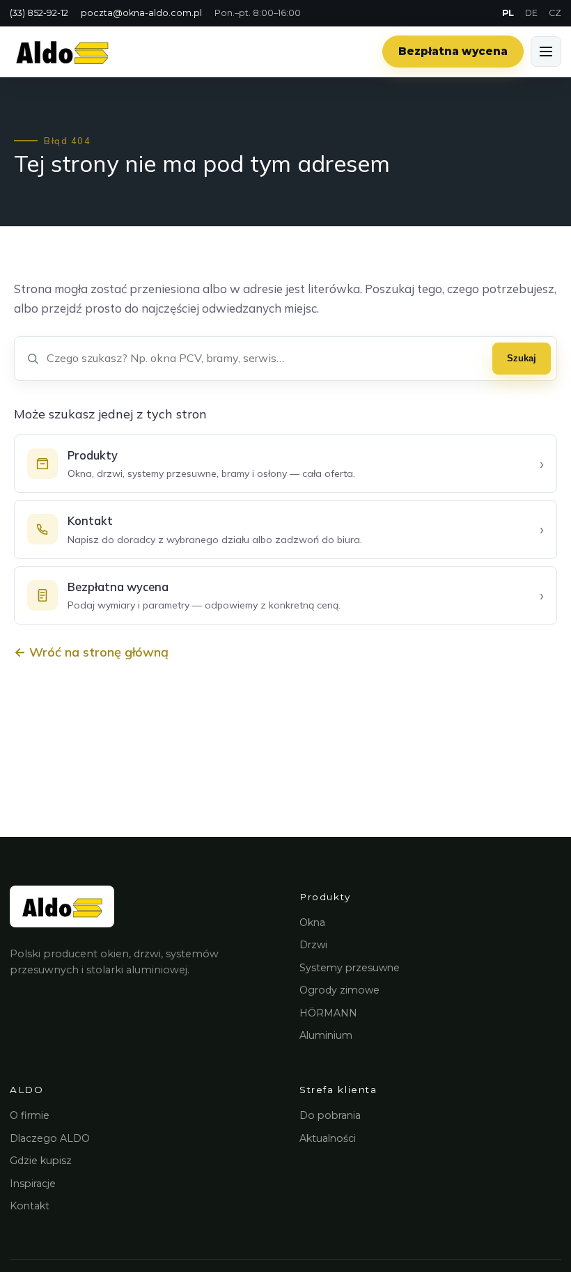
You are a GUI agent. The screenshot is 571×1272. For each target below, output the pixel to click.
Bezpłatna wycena (453, 51)
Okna (312, 922)
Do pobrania (330, 1115)
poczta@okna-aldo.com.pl (141, 13)
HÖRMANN (328, 1013)
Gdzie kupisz (41, 1160)
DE (531, 13)
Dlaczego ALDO (50, 1138)
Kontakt (29, 1206)
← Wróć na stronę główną (91, 652)
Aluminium (325, 1035)
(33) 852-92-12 (39, 13)
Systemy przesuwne (349, 967)
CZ (555, 13)
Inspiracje (33, 1183)
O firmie (29, 1115)
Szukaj (521, 358)
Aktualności (327, 1138)
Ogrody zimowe (339, 990)
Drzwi (313, 945)
